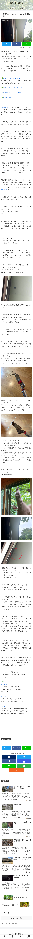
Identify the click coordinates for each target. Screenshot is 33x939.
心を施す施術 (7, 97)
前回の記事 (4, 107)
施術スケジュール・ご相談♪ (11, 78)
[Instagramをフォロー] (24, 761)
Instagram (4, 696)
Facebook (4, 684)
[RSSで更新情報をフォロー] (16, 770)
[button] (29, 454)
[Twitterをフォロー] (24, 757)
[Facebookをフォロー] (9, 761)
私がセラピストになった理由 (12, 92)
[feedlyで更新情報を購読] (24, 766)
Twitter (3, 706)
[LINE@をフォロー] (9, 766)
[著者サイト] (9, 757)
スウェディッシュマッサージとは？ (14, 87)
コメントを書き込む (16, 918)
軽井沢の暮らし (6, 739)
